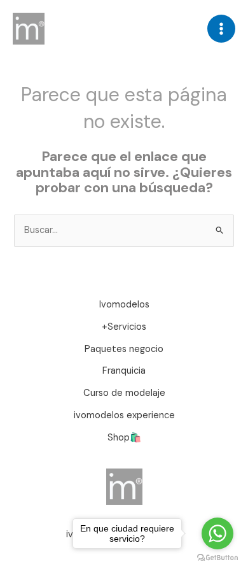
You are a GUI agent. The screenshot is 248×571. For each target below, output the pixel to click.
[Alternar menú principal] (221, 29)
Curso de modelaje (124, 393)
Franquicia (124, 371)
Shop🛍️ (124, 438)
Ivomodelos (124, 305)
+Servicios (124, 327)
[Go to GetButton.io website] (217, 558)
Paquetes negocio (124, 349)
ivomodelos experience (124, 415)
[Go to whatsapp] (217, 533)
